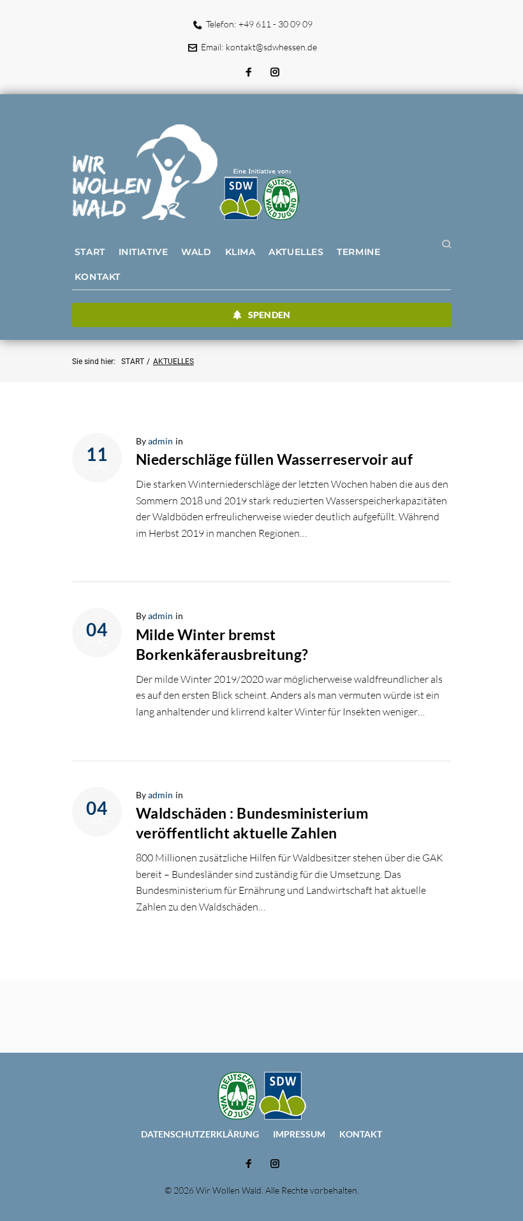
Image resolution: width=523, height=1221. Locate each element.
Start (90, 252)
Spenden (269, 314)
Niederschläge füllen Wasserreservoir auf (274, 459)
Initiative (143, 252)
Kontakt (98, 276)
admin (160, 440)
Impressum (299, 1134)
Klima (240, 252)
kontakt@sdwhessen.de (271, 46)
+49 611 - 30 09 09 (276, 23)
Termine (358, 252)
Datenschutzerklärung (200, 1134)
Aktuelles (296, 252)
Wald (196, 252)
